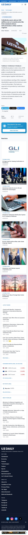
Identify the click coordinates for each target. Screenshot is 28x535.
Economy (4, 459)
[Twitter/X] (20, 518)
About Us (4, 482)
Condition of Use (6, 484)
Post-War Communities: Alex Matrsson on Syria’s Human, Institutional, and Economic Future (14, 427)
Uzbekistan (4, 456)
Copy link (6, 111)
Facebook (21, 108)
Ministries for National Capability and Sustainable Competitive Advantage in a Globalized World (13, 404)
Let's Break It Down (22, 1)
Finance (3, 461)
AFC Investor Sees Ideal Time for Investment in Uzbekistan (11, 351)
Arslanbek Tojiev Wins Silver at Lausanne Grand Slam (14, 318)
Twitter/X (14, 108)
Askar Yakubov (5, 30)
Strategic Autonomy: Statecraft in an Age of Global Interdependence (13, 411)
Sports (3, 469)
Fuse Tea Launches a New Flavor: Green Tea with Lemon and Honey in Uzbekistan (14, 338)
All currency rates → (8, 378)
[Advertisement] (14, 533)
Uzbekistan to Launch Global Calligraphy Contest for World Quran (13, 434)
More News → (6, 357)
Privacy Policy (5, 487)
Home (2, 10)
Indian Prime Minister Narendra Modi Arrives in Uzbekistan (12, 345)
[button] (22, 4)
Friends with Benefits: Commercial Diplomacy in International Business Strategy (12, 311)
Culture (3, 466)
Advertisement (5, 492)
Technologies (8, 10)
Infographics (4, 1)
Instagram (4, 502)
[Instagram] (11, 518)
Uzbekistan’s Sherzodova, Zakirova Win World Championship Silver (13, 325)
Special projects (12, 1)
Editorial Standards (6, 494)
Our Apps (4, 489)
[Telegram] (7, 518)
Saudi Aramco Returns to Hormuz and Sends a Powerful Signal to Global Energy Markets (14, 418)
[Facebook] (16, 518)
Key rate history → (7, 392)
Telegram (6, 108)
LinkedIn (3, 510)
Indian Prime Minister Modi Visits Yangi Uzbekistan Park (13, 331)
